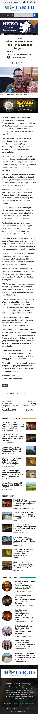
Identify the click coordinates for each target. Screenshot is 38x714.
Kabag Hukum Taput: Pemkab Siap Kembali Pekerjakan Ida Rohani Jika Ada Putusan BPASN (13, 473)
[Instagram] (27, 2)
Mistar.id (10, 51)
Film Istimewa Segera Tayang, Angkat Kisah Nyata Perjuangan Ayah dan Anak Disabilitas (23, 565)
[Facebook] (24, 2)
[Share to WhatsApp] (25, 63)
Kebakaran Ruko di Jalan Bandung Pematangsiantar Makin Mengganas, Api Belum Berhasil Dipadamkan (25, 585)
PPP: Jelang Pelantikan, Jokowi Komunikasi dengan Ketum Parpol (28, 407)
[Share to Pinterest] (21, 63)
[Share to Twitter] (17, 63)
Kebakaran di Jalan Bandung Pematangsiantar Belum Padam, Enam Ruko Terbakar (13, 437)
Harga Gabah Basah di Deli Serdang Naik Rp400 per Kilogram (13, 485)
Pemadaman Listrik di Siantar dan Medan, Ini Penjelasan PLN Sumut (11, 449)
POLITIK (19, 38)
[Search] (34, 15)
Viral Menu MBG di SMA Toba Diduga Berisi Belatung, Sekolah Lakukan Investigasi (12, 461)
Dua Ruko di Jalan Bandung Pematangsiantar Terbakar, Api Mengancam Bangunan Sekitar (13, 425)
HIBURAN (16, 570)
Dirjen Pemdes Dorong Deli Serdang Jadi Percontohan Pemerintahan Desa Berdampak (24, 630)
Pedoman (17, 709)
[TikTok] (31, 2)
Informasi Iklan (26, 709)
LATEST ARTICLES (20, 591)
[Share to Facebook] (12, 63)
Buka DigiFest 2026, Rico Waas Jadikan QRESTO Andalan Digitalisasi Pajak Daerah (24, 540)
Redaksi (9, 709)
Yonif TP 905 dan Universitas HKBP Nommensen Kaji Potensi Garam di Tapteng (25, 643)
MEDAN (4, 453)
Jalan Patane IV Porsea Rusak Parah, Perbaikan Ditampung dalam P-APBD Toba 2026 (24, 515)
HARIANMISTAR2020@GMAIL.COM (23, 703)
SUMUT (4, 466)
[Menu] (3, 15)
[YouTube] (34, 2)
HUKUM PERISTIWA (8, 430)
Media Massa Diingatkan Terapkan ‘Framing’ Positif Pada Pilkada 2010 (10, 407)
